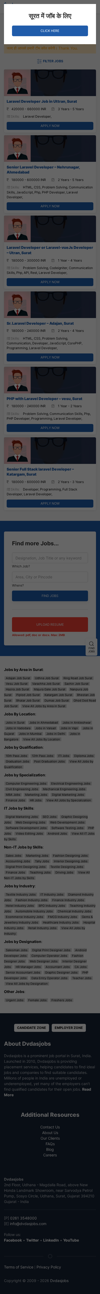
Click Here (50, 31)
